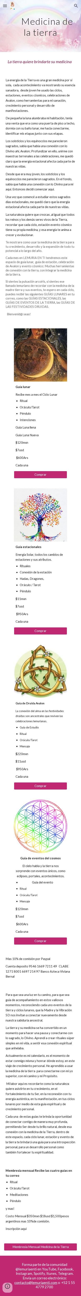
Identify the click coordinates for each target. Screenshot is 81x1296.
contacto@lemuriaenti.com (35, 1282)
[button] (5, 5)
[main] (40, 26)
